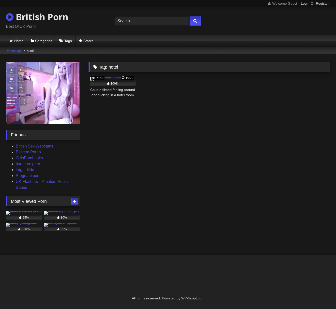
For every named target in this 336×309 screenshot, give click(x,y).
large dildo (25, 170)
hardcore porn (28, 164)
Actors (88, 41)
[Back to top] (320, 294)
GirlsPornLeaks (29, 158)
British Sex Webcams (34, 146)
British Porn (41, 17)
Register (322, 3)
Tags (68, 41)
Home (19, 41)
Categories (43, 41)
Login (305, 3)
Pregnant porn (28, 176)
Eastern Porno (28, 152)
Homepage (14, 51)
